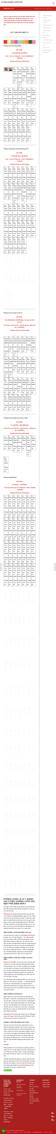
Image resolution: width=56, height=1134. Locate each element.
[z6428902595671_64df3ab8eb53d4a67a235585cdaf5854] (15, 833)
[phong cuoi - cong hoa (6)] (19, 620)
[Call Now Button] (3, 1131)
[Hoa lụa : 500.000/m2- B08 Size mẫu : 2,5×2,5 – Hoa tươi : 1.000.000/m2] (19, 98)
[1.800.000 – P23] (15, 446)
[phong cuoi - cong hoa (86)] (10, 690)
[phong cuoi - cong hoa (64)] (33, 506)
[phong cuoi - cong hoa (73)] (19, 690)
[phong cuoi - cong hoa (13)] (10, 620)
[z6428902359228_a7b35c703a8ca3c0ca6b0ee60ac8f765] (24, 866)
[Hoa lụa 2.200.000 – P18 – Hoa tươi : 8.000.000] (15, 386)
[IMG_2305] (15, 278)
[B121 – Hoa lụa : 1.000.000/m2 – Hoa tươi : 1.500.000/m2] (28, 193)
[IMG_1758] (24, 212)
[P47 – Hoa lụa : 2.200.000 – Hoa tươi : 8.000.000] (24, 386)
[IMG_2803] (24, 133)
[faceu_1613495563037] (33, 117)
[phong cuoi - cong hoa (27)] (24, 597)
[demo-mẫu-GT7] (10, 642)
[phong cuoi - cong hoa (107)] (6, 506)
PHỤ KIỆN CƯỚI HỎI (47, 40)
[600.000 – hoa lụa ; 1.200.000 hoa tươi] (6, 77)
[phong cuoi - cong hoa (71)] (24, 690)
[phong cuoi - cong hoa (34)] (28, 574)
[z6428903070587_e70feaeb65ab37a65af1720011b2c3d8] (6, 750)
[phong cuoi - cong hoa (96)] (19, 506)
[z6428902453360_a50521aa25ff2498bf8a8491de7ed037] (6, 850)
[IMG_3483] (6, 296)
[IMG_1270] (15, 117)
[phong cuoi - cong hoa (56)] (24, 529)
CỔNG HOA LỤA (46, 27)
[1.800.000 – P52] (6, 464)
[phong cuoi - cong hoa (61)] (10, 529)
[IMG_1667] (33, 245)
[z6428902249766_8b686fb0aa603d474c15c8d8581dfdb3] (15, 883)
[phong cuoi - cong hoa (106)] (10, 506)
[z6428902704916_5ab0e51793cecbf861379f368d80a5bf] (19, 816)
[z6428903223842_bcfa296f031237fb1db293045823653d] (28, 713)
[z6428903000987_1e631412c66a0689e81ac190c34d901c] (24, 402)
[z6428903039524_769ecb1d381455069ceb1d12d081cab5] (19, 750)
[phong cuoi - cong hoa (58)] (28, 529)
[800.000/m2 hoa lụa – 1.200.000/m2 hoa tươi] (19, 117)
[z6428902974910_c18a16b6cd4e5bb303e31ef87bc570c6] (6, 766)
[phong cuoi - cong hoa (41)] (33, 552)
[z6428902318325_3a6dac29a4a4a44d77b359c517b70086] (28, 866)
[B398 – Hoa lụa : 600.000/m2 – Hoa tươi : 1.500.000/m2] (24, 77)
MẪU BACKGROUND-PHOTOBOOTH (47, 51)
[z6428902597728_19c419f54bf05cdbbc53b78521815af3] (19, 833)
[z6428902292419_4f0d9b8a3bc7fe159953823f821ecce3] (6, 883)
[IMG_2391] (15, 262)
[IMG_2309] (19, 133)
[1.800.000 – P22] (28, 446)
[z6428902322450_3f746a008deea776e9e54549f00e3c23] (19, 866)
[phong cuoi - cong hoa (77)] (28, 690)
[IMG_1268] (6, 212)
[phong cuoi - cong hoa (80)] (15, 690)
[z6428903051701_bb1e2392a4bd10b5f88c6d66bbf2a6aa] (19, 402)
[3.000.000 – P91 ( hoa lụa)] (33, 367)
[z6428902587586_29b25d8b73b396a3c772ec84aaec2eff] (28, 833)
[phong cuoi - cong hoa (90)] (33, 666)
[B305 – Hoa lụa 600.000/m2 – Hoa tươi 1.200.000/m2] (10, 98)
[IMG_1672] (28, 245)
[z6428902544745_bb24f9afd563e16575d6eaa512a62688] (33, 833)
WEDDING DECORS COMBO (47, 16)
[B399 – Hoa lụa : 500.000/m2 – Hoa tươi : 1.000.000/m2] (28, 77)
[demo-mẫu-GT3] (19, 642)
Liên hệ (31, 1097)
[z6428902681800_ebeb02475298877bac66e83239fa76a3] (24, 816)
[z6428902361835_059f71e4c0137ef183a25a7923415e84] (15, 866)
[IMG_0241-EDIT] (10, 296)
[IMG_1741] (33, 228)
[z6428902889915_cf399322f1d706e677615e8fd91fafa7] (6, 783)
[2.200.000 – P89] (28, 367)
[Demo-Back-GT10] (28, 642)
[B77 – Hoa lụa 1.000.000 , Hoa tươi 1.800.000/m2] (19, 193)
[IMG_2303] (19, 278)
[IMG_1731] (19, 245)
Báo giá (31, 1082)
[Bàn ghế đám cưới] (1, 567)
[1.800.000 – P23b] (10, 446)
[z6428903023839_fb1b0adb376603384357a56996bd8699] (24, 750)
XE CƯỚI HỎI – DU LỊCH (47, 43)
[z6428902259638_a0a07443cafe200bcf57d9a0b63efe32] (19, 883)
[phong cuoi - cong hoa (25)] (33, 597)
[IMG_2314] (10, 278)
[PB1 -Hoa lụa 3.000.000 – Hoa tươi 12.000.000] (19, 386)
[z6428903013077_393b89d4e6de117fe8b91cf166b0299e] (28, 750)
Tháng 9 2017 (46, 1086)
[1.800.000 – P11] (24, 446)
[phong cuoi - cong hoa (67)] (10, 713)
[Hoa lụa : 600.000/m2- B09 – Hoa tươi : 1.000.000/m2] (6, 133)
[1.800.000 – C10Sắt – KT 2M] (10, 386)
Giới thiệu (32, 1090)
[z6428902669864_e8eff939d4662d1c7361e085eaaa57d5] (28, 816)
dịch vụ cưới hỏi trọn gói (24, 1063)
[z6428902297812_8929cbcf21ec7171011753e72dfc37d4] (33, 866)
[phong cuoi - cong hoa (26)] (28, 597)
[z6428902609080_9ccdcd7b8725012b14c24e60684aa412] (24, 833)
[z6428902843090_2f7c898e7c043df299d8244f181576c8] (19, 783)
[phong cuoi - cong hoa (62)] (6, 529)
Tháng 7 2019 (46, 1084)
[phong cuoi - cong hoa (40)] (28, 552)
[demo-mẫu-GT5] (15, 642)
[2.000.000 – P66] (6, 367)
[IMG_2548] (15, 133)
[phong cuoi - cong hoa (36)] (19, 574)
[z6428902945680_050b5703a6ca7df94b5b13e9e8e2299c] (15, 766)
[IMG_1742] (28, 228)
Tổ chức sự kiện (33, 1099)
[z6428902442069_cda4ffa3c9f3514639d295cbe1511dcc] (19, 850)
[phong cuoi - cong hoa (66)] (15, 713)
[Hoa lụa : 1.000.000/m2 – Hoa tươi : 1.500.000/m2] (33, 193)
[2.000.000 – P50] (15, 346)
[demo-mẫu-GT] (33, 642)
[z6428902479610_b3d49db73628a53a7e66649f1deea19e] (15, 850)
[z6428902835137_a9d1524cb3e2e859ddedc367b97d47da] (33, 783)
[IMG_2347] (28, 262)
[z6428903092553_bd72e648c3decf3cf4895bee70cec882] (15, 402)
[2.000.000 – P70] (19, 367)
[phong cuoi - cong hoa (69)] (6, 713)
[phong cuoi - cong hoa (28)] (19, 597)
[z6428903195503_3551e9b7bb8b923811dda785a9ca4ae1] (10, 402)
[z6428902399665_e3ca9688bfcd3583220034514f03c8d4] (6, 866)
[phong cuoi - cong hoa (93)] (24, 506)
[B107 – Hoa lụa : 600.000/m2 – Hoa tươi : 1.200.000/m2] (10, 117)
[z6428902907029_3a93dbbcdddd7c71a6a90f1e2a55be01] (28, 766)
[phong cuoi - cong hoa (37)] (15, 574)
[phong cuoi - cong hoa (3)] (33, 620)
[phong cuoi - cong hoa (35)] (24, 574)
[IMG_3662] (33, 278)
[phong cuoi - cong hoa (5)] (24, 620)
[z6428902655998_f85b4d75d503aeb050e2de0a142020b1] (6, 833)
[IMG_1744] (24, 228)
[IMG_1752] (33, 212)
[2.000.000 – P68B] (19, 346)
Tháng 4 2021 (46, 1082)
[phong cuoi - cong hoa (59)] (15, 529)
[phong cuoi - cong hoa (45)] (19, 552)
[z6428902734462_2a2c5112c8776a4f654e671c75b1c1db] (6, 816)
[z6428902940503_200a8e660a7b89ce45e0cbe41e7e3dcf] (28, 402)
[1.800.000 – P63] (19, 446)
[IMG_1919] (24, 278)
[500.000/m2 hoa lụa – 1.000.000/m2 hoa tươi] (19, 77)
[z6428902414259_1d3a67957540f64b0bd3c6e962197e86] (33, 850)
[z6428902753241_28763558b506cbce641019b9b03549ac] (24, 800)
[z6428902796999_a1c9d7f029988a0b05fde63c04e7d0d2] (15, 800)
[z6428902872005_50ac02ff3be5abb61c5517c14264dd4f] (10, 783)
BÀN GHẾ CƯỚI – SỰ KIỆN (47, 21)
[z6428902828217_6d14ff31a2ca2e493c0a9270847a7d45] (24, 783)
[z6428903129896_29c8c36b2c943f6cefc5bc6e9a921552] (28, 733)
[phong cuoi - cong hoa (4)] (28, 620)
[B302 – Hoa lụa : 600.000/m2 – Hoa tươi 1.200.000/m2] (15, 98)
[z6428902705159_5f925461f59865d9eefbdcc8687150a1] (15, 816)
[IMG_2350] (28, 133)
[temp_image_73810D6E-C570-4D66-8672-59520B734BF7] (6, 666)
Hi (17, 1090)
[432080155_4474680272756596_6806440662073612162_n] (24, 642)
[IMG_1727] (24, 245)
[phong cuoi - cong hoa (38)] (10, 574)
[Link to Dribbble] (51, 1130)
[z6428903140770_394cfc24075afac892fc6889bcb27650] (24, 733)
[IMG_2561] (10, 133)
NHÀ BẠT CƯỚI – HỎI (47, 31)
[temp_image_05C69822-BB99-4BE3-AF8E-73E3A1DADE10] (10, 666)
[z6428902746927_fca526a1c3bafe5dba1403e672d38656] (28, 800)
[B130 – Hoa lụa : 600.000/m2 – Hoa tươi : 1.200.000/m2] (33, 98)
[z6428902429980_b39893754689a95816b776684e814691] (24, 850)
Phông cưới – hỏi (8, 8)
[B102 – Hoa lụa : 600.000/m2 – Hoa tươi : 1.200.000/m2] (28, 117)
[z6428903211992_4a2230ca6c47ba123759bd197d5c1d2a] (33, 713)
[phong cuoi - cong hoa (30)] (6, 597)
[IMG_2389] (19, 262)
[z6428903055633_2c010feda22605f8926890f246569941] (10, 750)
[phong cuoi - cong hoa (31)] (10, 597)
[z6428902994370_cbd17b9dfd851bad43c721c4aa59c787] (33, 750)
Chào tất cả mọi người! (21, 1093)
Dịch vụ (31, 1084)
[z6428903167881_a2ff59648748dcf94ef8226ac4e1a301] (15, 733)
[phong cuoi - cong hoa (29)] (33, 574)
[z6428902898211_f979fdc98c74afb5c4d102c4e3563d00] (33, 766)
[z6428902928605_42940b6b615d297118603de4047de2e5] (24, 766)
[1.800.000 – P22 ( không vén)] (6, 446)
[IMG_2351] (24, 262)
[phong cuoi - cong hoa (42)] (6, 574)
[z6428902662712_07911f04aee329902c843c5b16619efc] (33, 816)
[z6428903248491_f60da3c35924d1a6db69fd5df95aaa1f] (24, 713)
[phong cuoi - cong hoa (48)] (15, 552)
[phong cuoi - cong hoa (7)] (15, 620)
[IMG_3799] (28, 278)
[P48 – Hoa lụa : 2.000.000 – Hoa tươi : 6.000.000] (33, 386)
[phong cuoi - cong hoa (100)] (15, 506)
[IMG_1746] (15, 228)
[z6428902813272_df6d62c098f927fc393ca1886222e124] (6, 800)
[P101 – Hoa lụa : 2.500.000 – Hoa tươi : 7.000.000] (24, 367)
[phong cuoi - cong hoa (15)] (6, 620)
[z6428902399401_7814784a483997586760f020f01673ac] (10, 866)
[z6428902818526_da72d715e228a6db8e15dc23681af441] (28, 783)
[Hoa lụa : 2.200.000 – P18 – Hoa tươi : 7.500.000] (6, 386)
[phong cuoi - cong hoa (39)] (24, 552)
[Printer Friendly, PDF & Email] (8, 1070)
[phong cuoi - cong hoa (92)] (28, 506)
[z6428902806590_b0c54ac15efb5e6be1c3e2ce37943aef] (10, 800)
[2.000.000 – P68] (6, 346)
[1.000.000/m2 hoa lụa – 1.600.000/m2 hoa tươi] (6, 174)
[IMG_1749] (6, 228)
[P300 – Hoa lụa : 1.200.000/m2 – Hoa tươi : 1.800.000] (10, 174)
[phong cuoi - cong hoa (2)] (6, 642)
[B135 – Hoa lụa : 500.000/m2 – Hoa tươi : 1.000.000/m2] (28, 98)
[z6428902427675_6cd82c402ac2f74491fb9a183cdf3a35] (28, 850)
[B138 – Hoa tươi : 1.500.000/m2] (24, 117)
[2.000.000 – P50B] (10, 346)
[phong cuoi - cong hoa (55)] (19, 529)
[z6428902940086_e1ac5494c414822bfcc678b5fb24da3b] (19, 766)
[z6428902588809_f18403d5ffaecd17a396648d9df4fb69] (10, 833)
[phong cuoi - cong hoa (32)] (15, 597)
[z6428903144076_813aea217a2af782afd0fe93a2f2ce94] (19, 733)
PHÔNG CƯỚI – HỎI (47, 25)
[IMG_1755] (28, 212)
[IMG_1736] (15, 245)
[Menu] (53, 3)
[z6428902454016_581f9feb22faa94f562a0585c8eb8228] (10, 850)
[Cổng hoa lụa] (55, 567)
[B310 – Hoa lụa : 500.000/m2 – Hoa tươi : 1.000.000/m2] (33, 77)
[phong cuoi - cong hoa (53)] (33, 529)
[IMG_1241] (10, 212)
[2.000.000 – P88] (24, 346)
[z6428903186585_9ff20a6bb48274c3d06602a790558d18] (6, 733)
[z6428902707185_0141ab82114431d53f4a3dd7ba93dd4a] (10, 816)
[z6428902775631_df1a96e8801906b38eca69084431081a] (19, 800)
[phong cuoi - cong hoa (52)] (6, 552)
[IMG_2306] (6, 278)
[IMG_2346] (33, 262)
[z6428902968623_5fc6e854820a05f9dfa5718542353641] (10, 766)
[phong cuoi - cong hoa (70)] (33, 690)
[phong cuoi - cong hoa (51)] (10, 552)
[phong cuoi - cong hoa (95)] (19, 666)
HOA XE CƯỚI (46, 47)
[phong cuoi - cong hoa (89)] (6, 690)
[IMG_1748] (10, 228)
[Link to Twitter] (49, 1130)
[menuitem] (9, 1132)
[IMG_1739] (6, 245)
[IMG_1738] (10, 245)
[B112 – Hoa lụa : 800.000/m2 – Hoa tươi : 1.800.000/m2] (6, 117)
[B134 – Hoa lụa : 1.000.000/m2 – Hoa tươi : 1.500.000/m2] (24, 193)
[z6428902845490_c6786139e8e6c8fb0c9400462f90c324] (15, 783)
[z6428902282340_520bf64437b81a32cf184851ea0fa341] (10, 883)
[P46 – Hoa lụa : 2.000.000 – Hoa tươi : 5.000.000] (28, 386)
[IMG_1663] (6, 262)
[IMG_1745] (19, 228)
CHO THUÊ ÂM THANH (46, 36)
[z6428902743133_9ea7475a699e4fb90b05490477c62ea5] (33, 800)
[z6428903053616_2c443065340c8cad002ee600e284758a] (15, 750)
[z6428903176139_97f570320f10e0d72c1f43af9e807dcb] (10, 733)
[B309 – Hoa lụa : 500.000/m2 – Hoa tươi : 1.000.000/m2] (10, 77)
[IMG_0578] (15, 77)
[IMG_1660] (10, 262)
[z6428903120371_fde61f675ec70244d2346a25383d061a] (33, 733)
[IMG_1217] (19, 212)
